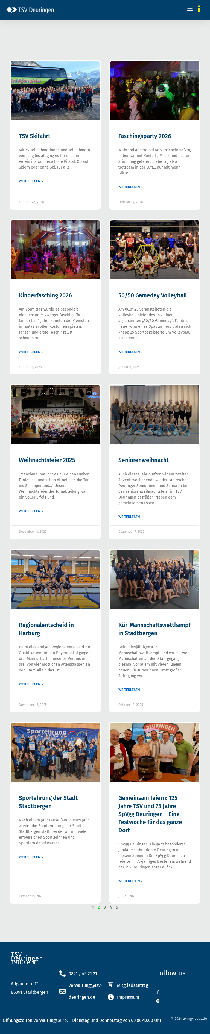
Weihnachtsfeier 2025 (47, 460)
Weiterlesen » (31, 181)
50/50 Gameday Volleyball (152, 295)
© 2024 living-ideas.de (189, 1018)
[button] (190, 10)
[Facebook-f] (158, 992)
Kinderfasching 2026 (45, 295)
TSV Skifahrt (34, 136)
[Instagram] (158, 1001)
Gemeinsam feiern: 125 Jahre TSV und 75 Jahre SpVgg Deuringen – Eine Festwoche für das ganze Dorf (150, 814)
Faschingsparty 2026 (144, 136)
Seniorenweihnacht (143, 460)
